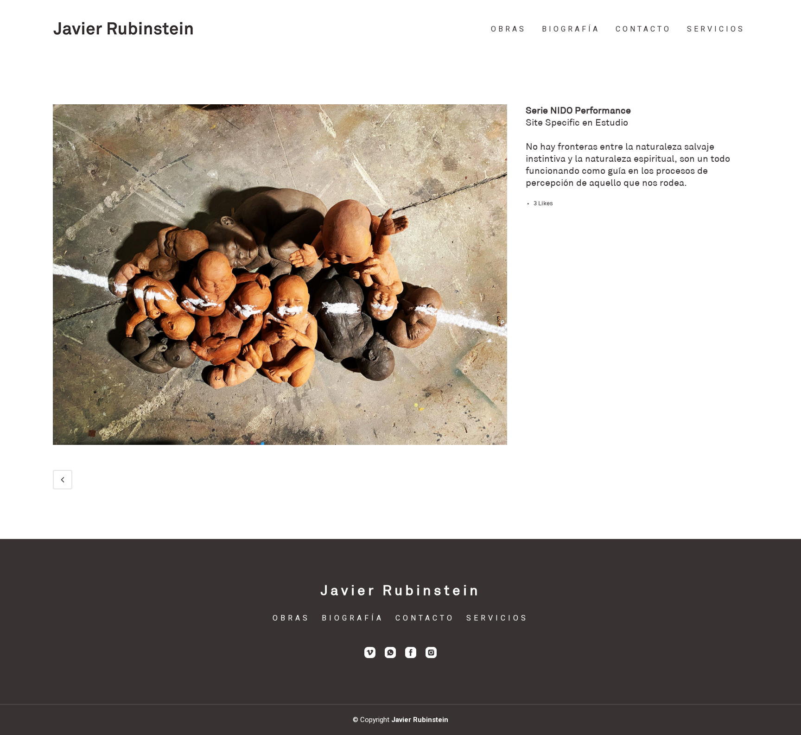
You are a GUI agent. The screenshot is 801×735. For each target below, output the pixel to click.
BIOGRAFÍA (353, 618)
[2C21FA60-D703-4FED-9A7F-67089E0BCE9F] (280, 451)
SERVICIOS (497, 618)
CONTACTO (425, 618)
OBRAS (291, 618)
